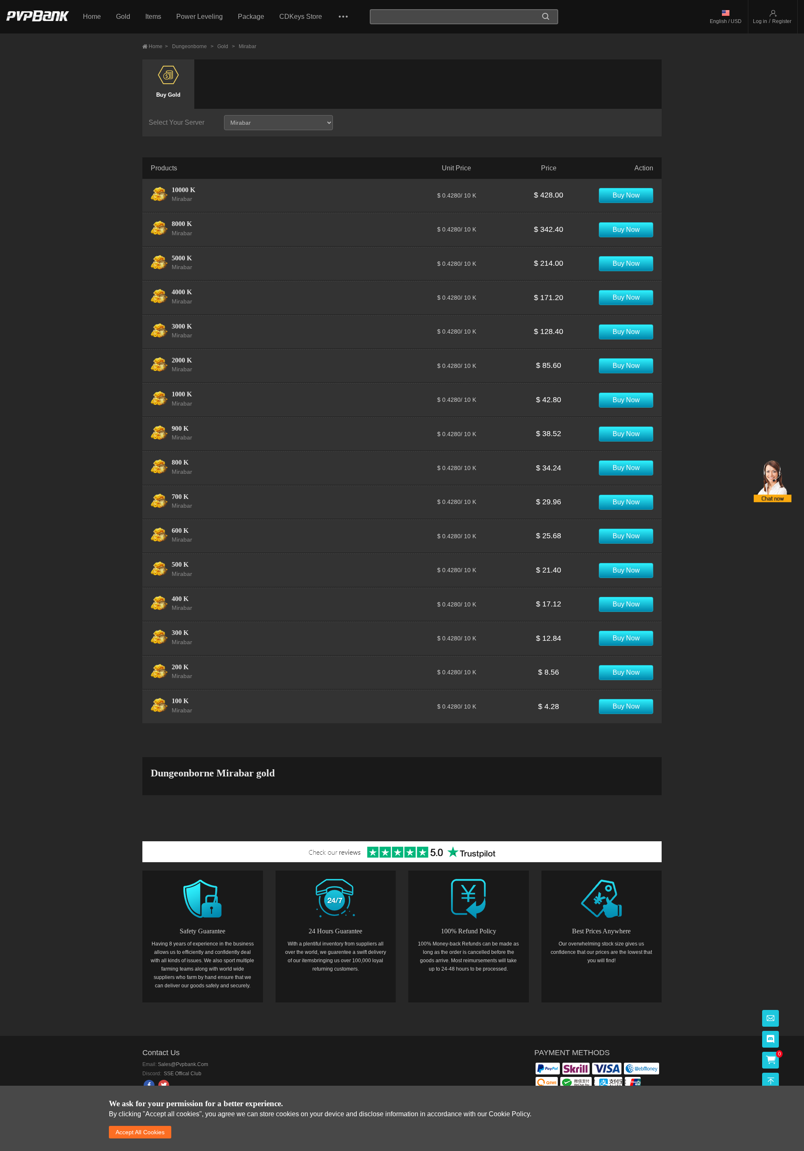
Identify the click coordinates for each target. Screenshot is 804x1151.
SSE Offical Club (181, 1073)
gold (226, 46)
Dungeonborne (193, 46)
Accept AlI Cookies (140, 1132)
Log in (760, 21)
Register (781, 21)
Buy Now (626, 195)
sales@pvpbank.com (183, 1064)
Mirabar (247, 46)
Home (92, 16)
